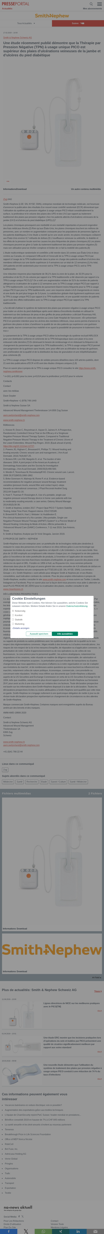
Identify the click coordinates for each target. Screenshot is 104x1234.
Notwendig (20, 611)
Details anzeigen (21, 628)
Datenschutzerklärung (76, 606)
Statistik (18, 619)
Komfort (18, 615)
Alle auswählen (65, 634)
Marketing (19, 624)
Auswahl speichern (39, 634)
